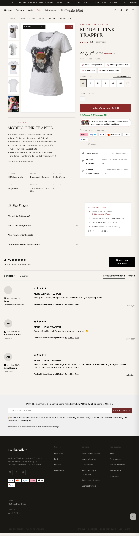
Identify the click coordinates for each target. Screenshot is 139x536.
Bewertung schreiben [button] (122, 262)
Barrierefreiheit (89, 486)
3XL (128, 83)
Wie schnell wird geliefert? (20, 225)
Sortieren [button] (9, 276)
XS (83, 83)
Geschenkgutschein (91, 453)
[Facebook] (16, 472)
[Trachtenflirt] (74, 10)
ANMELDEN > (122, 410)
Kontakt (57, 464)
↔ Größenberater (122, 77)
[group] (18, 260)
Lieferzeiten (87, 464)
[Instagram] (10, 472)
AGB (112, 453)
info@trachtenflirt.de (17, 504)
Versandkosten (89, 459)
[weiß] (82, 99)
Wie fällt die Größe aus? (19, 216)
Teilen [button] (77, 304)
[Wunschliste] (127, 10)
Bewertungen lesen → (98, 231)
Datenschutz (116, 459)
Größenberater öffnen (101, 214)
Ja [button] (66, 304)
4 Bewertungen (100, 42)
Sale (39, 10)
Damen (19, 10)
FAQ (56, 459)
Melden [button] (71, 304)
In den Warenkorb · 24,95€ (105, 108)
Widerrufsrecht (117, 470)
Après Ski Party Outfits (34, 18)
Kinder (31, 10)
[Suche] (115, 10)
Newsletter (59, 470)
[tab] (114, 276)
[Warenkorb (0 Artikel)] (133, 10)
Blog (63, 10)
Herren (7, 10)
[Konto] (121, 10)
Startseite (13, 18)
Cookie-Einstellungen (108, 529)
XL (113, 83)
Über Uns (58, 453)
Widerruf (128, 529)
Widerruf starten (117, 464)
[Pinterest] (23, 472)
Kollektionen (50, 10)
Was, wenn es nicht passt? (20, 234)
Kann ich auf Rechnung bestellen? (24, 244)
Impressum (115, 476)
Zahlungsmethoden (91, 480)
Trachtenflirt (17, 450)
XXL (120, 83)
